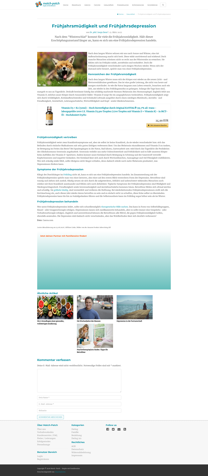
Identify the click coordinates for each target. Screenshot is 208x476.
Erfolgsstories (138, 5)
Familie (97, 5)
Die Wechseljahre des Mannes (89, 321)
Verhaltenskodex (45, 432)
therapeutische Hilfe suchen (114, 207)
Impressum (77, 455)
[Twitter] (113, 429)
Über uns (41, 429)
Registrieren (43, 459)
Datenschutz (78, 449)
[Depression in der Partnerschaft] (135, 307)
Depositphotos (60, 472)
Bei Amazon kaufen (158, 125)
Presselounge (123, 5)
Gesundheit (109, 5)
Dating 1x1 (76, 438)
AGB (74, 446)
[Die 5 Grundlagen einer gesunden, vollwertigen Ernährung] (55, 307)
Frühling (67, 174)
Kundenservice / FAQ (47, 435)
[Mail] (119, 429)
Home (65, 5)
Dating (87, 5)
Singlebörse (152, 5)
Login (40, 456)
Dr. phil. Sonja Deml (99, 32)
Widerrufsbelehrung (81, 452)
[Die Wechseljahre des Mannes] (95, 307)
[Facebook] (108, 429)
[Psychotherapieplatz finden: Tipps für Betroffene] (95, 336)
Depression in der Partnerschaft (129, 321)
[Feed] (125, 429)
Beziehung (76, 5)
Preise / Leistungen (46, 438)
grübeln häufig (61, 190)
